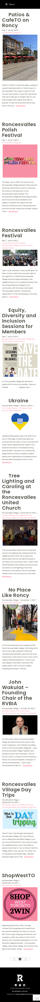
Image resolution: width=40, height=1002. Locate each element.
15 (28, 959)
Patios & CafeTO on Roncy (16, 20)
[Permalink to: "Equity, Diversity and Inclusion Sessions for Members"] (20, 360)
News (29, 408)
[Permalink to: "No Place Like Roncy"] (20, 622)
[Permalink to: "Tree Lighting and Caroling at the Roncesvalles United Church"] (20, 532)
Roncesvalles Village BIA (11, 33)
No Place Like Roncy (16, 592)
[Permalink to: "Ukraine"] (20, 421)
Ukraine (18, 400)
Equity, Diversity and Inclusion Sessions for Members (19, 321)
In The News (22, 408)
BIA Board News (8, 339)
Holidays (11, 515)
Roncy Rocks (27, 245)
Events (4, 243)
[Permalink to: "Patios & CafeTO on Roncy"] (20, 58)
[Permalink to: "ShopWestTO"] (20, 904)
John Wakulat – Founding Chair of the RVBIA (17, 693)
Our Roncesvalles (9, 518)
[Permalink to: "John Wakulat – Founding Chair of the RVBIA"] (20, 725)
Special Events (8, 248)
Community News (9, 408)
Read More (20, 106)
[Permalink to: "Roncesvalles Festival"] (20, 258)
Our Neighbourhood (23, 515)
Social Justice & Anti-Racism (13, 341)
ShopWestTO (18, 875)
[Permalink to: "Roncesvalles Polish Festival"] (20, 161)
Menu (12, 4)
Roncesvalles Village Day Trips (19, 789)
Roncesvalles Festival (19, 233)
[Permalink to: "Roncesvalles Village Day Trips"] (20, 819)
